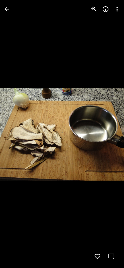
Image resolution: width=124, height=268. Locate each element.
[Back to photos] (7, 9)
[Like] (97, 256)
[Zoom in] (94, 9)
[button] (16, 134)
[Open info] (105, 9)
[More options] (117, 9)
